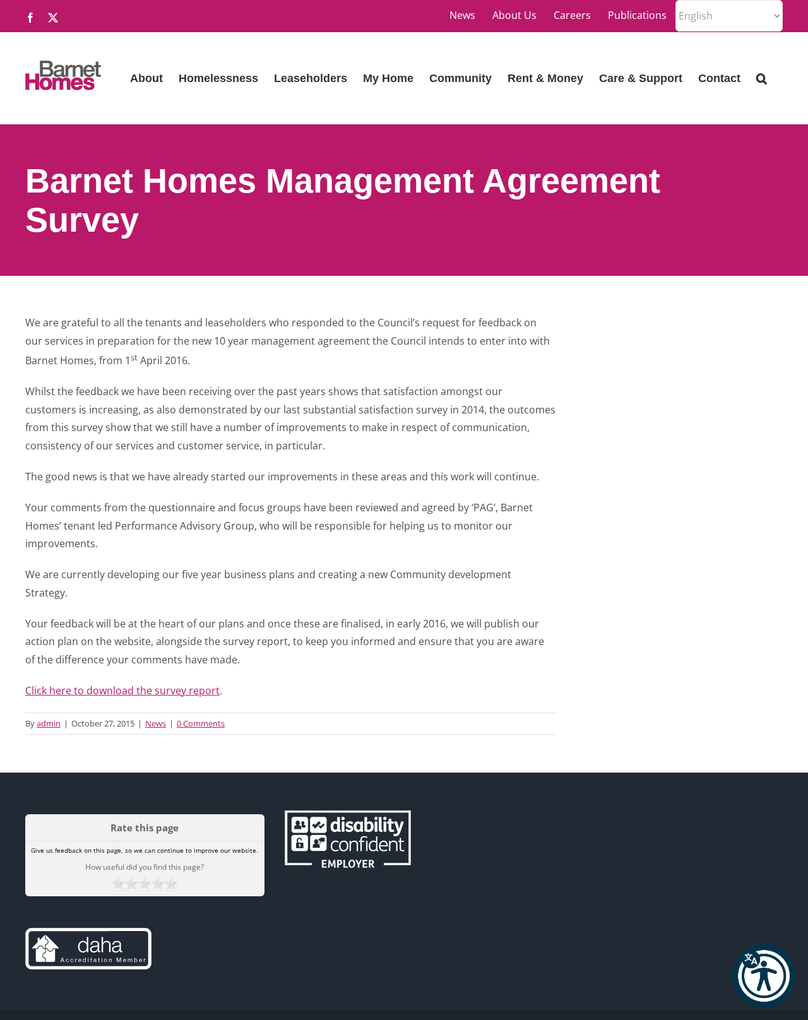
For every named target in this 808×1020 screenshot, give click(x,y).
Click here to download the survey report (122, 690)
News (155, 723)
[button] (763, 975)
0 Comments (201, 723)
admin (49, 723)
